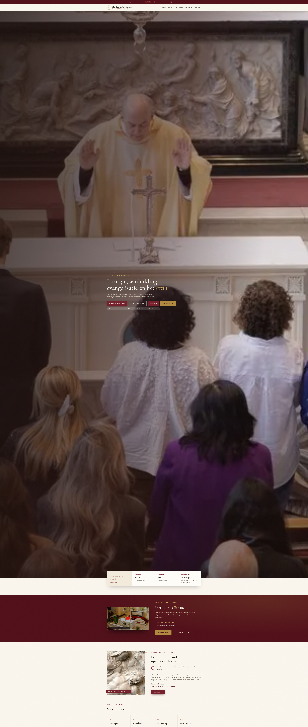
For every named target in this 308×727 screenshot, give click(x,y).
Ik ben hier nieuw (137, 303)
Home (164, 7)
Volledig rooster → (115, 582)
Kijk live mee (168, 303)
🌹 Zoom (161, 2)
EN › (202, 2)
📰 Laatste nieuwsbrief (177, 2)
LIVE (148, 2)
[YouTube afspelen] (128, 618)
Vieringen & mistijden (117, 303)
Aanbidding (188, 7)
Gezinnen (197, 7)
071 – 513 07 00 (190, 2)
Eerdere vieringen (182, 632)
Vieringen (171, 7)
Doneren (153, 303)
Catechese (179, 7)
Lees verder (158, 692)
